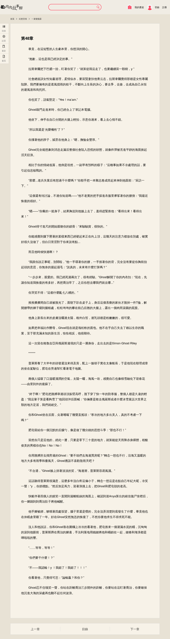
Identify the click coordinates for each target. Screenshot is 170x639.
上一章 (35, 629)
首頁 (12, 18)
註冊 (164, 7)
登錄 (157, 7)
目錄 (85, 629)
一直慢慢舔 (37, 18)
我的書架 (139, 7)
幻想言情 (23, 18)
